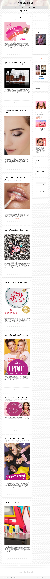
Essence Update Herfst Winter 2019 (16, 335)
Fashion (29, 7)
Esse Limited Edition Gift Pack (25, 65)
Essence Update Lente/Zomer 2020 (16, 230)
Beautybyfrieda (25, 3)
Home (15, 7)
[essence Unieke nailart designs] (17, 31)
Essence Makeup (10, 400)
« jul (36, 194)
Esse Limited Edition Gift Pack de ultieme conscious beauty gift (15, 63)
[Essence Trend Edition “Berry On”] (17, 409)
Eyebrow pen (15, 441)
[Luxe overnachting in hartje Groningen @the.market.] (43, 67)
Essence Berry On (27, 399)
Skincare (20, 65)
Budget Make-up (22, 180)
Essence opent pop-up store (13, 502)
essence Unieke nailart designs (14, 18)
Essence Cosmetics (23, 19)
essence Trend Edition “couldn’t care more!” (16, 111)
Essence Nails (5, 505)
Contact (34, 7)
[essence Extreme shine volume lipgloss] (17, 196)
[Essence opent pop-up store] (17, 525)
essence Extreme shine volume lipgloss (14, 178)
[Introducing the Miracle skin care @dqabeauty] (38, 72)
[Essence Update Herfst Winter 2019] (17, 357)
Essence (25, 399)
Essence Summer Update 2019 (14, 439)
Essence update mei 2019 (11, 441)
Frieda (7, 19)
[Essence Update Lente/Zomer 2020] (17, 247)
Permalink (14, 400)
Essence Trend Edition (27, 19)
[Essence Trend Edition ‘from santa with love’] (17, 301)
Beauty (19, 7)
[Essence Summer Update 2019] (17, 461)
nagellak (8, 505)
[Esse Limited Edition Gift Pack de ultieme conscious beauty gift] (17, 78)
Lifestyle (24, 7)
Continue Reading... (17, 165)
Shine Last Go (10, 505)
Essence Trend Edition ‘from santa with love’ (16, 283)
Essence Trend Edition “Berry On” (15, 398)
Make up (18, 19)
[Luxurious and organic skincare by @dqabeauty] (38, 67)
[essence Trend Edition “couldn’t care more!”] (17, 135)
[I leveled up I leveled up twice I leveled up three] (43, 72)
